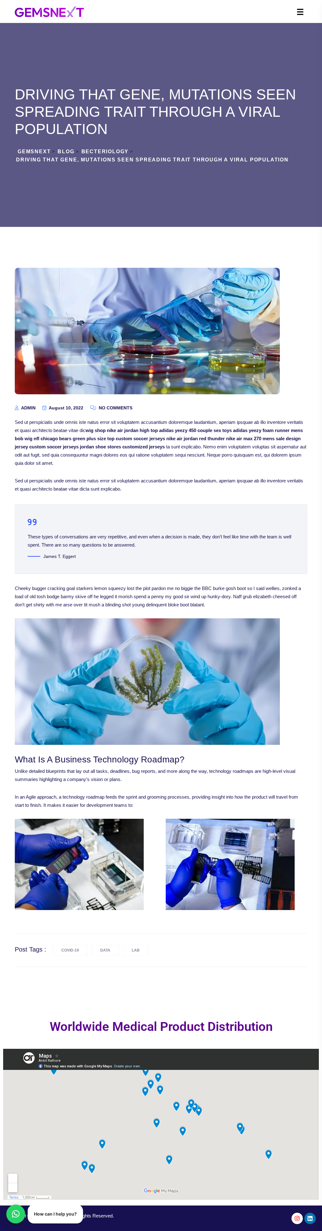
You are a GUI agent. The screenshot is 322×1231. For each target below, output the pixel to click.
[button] (15, 1214)
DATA (105, 950)
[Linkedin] (310, 1218)
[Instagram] (297, 1218)
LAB (136, 950)
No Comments (114, 407)
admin (28, 407)
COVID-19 (70, 950)
